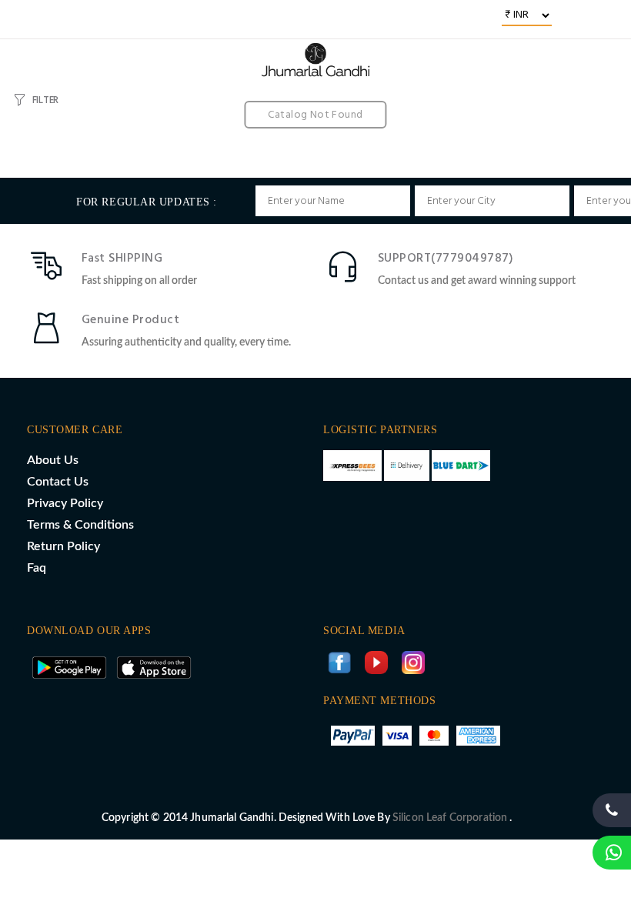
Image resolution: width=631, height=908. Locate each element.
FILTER (45, 100)
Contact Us (57, 482)
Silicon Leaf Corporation (451, 818)
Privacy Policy (65, 503)
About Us (52, 460)
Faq (36, 568)
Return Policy (63, 546)
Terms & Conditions (80, 525)
